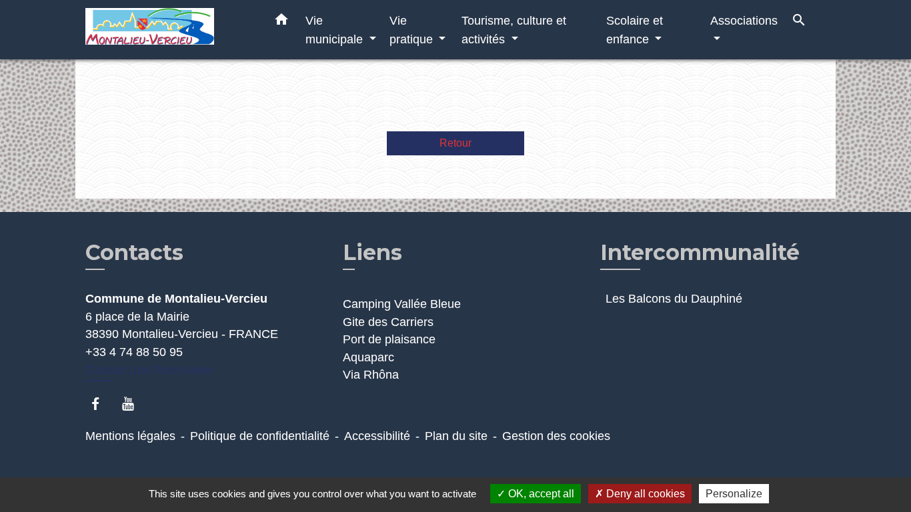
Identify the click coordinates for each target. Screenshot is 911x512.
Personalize (734, 493)
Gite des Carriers (388, 322)
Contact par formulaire (148, 370)
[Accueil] (168, 30)
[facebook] (101, 403)
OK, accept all (540, 493)
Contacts (134, 252)
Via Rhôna (371, 374)
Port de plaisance (389, 339)
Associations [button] (744, 20)
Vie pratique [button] (412, 29)
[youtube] (134, 403)
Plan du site (456, 436)
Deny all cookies (644, 493)
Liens (372, 252)
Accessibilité (377, 436)
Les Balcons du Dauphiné (674, 298)
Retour (455, 143)
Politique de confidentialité (259, 436)
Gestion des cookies (556, 436)
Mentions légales (130, 436)
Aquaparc (368, 357)
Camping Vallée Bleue (402, 304)
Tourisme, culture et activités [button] (514, 29)
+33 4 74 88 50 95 (134, 352)
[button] (281, 22)
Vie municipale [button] (335, 29)
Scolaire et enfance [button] (634, 29)
